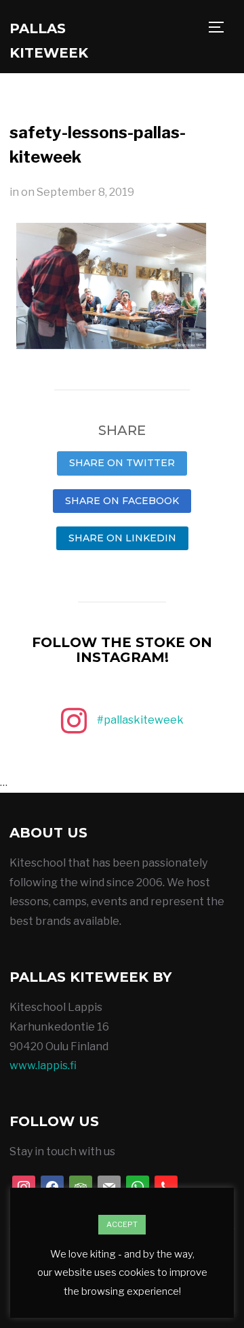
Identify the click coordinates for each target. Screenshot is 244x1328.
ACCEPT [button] (122, 1224)
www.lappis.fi (43, 1065)
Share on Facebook (122, 501)
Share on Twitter (122, 463)
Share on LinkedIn (122, 538)
